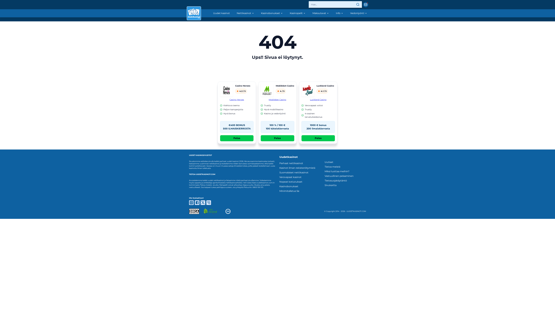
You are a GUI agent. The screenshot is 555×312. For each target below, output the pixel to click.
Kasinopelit (296, 13)
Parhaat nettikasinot (291, 163)
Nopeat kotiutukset (290, 181)
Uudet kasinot (221, 13)
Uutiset (329, 162)
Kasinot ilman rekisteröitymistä (297, 168)
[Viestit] (365, 4)
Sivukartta (330, 185)
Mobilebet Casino (277, 99)
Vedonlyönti (357, 13)
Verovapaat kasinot (290, 177)
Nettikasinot (244, 13)
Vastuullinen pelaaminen (339, 176)
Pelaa (236, 138)
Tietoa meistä (332, 166)
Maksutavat (319, 13)
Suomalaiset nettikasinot (293, 172)
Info (338, 13)
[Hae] (358, 4)
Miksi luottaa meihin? (337, 171)
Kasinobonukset (270, 13)
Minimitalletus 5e (289, 191)
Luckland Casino (318, 99)
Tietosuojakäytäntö (336, 180)
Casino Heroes (237, 99)
